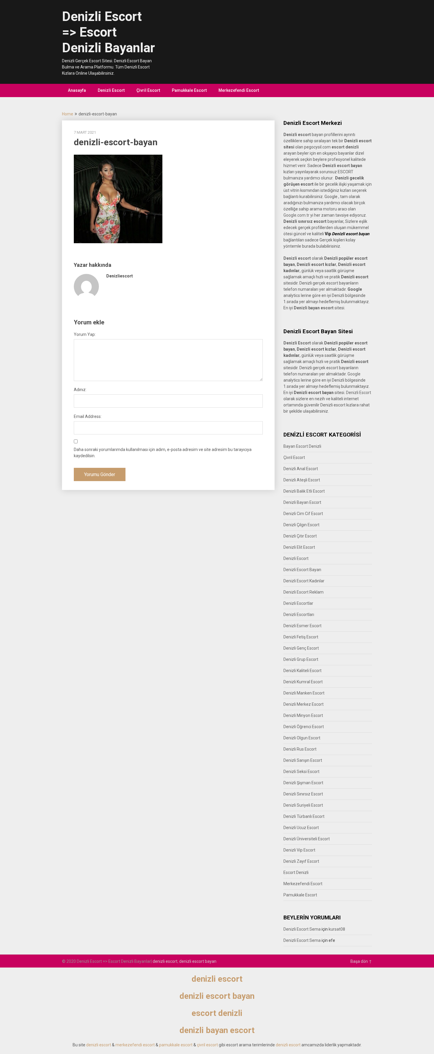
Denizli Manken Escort (303, 693)
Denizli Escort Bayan (302, 569)
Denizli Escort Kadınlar (303, 581)
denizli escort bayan (197, 961)
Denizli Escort (111, 90)
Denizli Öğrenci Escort (303, 726)
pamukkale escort (175, 1044)
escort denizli (345, 147)
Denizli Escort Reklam (303, 592)
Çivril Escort (148, 90)
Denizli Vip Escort (299, 850)
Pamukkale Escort (189, 90)
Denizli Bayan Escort (302, 502)
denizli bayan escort (217, 1030)
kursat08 (337, 929)
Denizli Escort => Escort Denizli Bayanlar (108, 32)
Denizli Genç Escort (301, 648)
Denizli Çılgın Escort (301, 524)
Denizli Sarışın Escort (302, 760)
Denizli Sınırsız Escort (303, 794)
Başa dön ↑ (361, 961)
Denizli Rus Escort (299, 749)
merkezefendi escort (135, 1044)
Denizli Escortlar (298, 603)
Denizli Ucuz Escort (301, 827)
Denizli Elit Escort (299, 547)
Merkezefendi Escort (238, 90)
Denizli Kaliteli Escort (302, 670)
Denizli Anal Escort (300, 468)
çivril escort (207, 1044)
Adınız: (80, 389)
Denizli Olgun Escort (301, 738)
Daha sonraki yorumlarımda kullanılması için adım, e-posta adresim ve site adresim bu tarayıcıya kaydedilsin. (163, 452)
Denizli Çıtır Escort (300, 536)
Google (353, 374)
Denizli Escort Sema (302, 929)
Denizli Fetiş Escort (300, 637)
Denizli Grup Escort (300, 659)
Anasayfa (77, 90)
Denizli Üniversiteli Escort (306, 838)
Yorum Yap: (85, 334)
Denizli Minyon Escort (303, 715)
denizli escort (165, 961)
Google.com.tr (296, 215)
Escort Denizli (296, 872)
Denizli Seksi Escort (301, 771)
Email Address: (88, 416)
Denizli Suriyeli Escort (303, 805)
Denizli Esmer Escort (302, 625)
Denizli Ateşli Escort (301, 480)
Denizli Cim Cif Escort (303, 513)
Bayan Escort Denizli (302, 446)
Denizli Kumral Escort (303, 681)
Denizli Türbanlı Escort (303, 816)
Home (67, 114)
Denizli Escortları (298, 614)
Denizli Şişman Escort (303, 782)
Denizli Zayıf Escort (301, 861)
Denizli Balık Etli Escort (304, 491)
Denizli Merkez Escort (303, 704)
